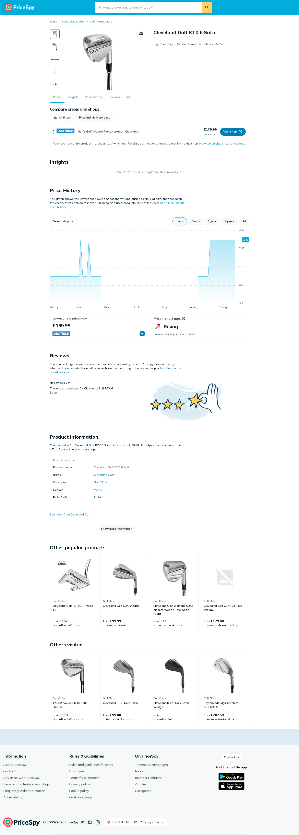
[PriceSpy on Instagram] (97, 822)
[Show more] (53, 132)
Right (97, 497)
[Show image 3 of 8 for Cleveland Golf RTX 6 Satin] (55, 59)
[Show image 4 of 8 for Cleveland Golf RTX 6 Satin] (55, 72)
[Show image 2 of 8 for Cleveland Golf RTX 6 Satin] (55, 47)
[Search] (207, 7)
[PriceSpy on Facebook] (89, 822)
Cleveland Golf (104, 475)
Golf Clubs (105, 21)
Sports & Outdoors (73, 21)
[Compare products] (140, 33)
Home (53, 21)
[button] (54, 84)
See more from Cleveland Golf (70, 514)
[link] (74, 592)
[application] (149, 269)
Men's (98, 490)
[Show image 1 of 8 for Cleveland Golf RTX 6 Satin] (55, 34)
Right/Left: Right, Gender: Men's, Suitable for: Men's (188, 44)
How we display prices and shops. (222, 143)
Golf (92, 21)
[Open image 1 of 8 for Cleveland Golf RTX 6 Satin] (98, 59)
